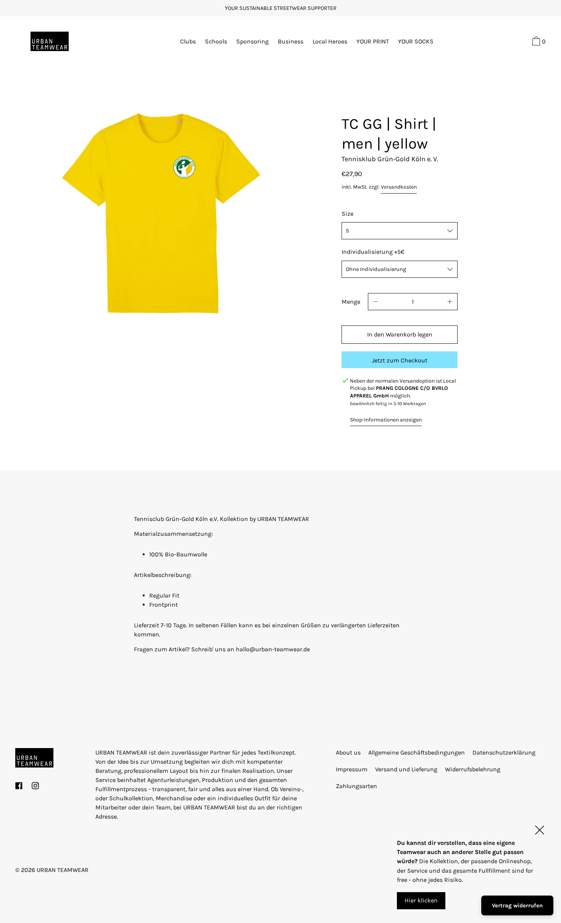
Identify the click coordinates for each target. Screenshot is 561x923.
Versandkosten (399, 187)
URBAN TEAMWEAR (63, 869)
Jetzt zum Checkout (399, 360)
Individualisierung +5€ (373, 251)
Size (347, 213)
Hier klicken (421, 900)
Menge (351, 301)
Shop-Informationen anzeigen (386, 420)
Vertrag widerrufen (517, 905)
